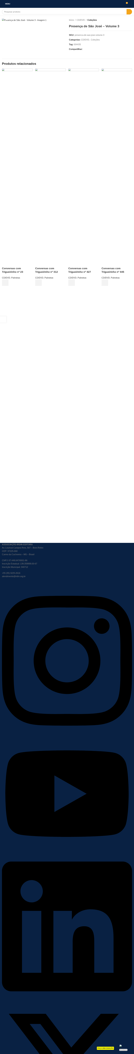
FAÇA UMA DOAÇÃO (105, 1048)
